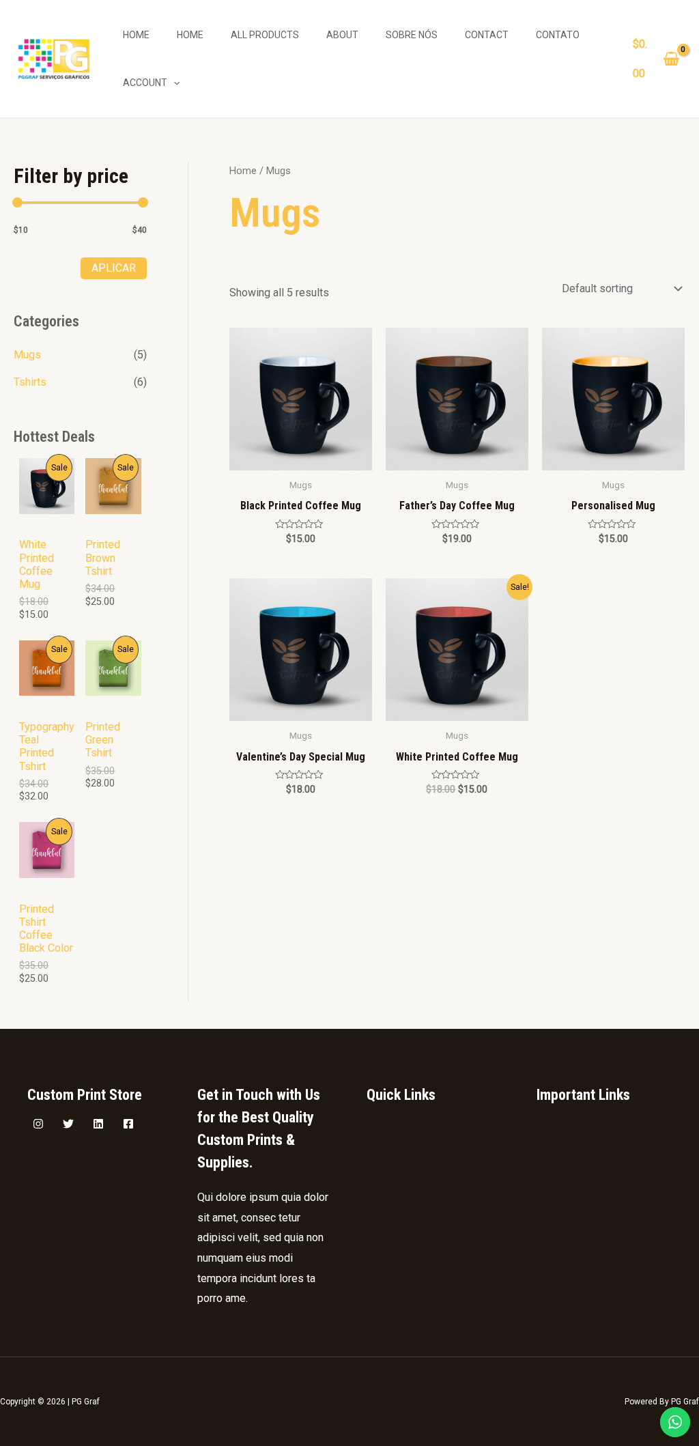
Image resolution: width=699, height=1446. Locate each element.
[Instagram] (38, 1124)
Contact (487, 34)
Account (145, 82)
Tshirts (30, 381)
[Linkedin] (98, 1124)
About (342, 34)
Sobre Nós (412, 34)
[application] (173, 82)
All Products (265, 34)
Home (136, 34)
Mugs (27, 354)
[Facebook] (128, 1124)
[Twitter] (68, 1124)
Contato (558, 34)
